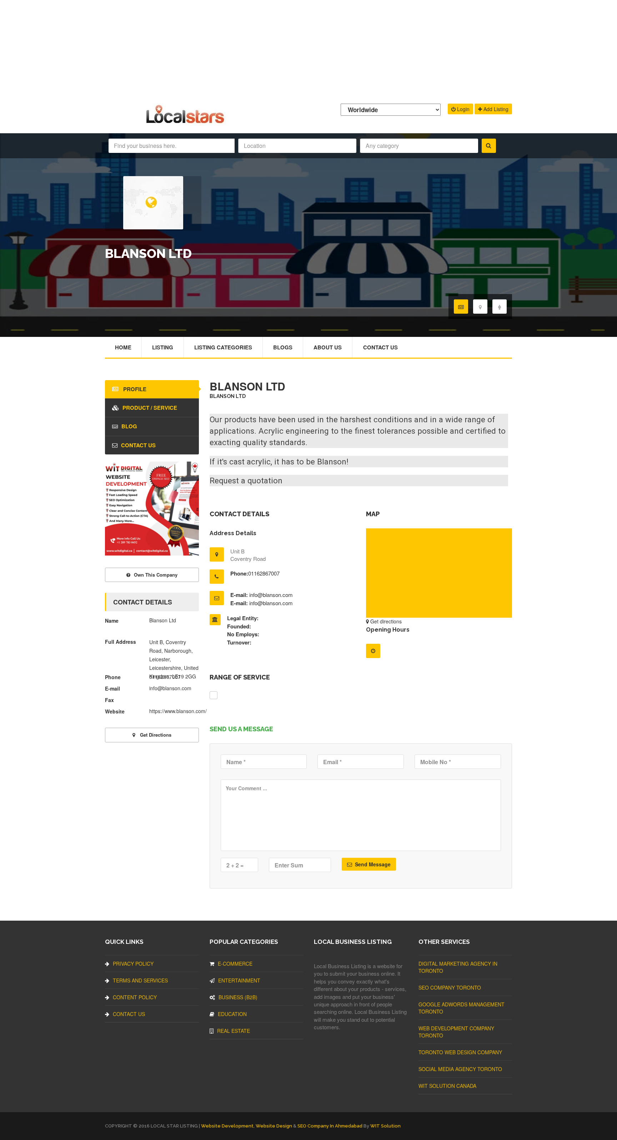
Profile (134, 389)
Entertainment (239, 980)
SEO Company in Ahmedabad (329, 1126)
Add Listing (495, 109)
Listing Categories (223, 347)
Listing (162, 347)
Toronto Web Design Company (460, 1052)
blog (129, 426)
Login (463, 109)
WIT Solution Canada (447, 1085)
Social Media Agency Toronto (460, 1068)
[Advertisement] (308, 50)
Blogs (282, 347)
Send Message (372, 864)
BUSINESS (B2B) (238, 997)
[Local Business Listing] (186, 122)
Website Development (227, 1126)
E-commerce (235, 963)
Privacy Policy (133, 963)
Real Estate (233, 1030)
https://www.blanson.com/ (178, 711)
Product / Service (149, 408)
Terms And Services (140, 980)
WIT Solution (385, 1126)
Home (123, 347)
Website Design (274, 1126)
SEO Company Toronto (449, 987)
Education (232, 1013)
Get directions (385, 621)
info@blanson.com (271, 594)
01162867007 (264, 573)
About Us (327, 347)
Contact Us (380, 347)
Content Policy (135, 997)
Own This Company (155, 574)
